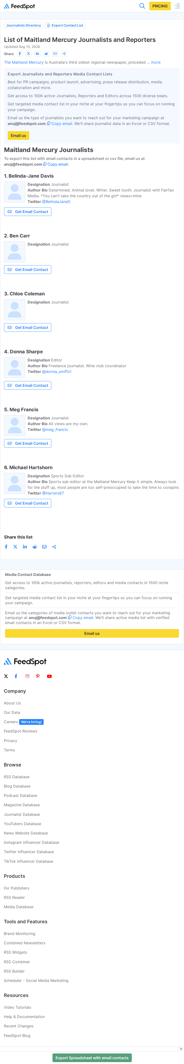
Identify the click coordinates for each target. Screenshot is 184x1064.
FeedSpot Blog (17, 1035)
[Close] (181, 1049)
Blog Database (17, 786)
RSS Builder (14, 971)
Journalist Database (22, 814)
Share (9, 54)
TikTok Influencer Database (28, 861)
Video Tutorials (17, 1007)
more (156, 62)
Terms (9, 750)
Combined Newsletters (24, 942)
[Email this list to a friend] (55, 53)
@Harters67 (53, 493)
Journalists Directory (23, 25)
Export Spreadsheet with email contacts (92, 1057)
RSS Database (16, 776)
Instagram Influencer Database (31, 842)
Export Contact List (67, 25)
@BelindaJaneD (56, 201)
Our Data (12, 712)
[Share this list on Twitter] (28, 53)
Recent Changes (18, 1026)
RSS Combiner (17, 961)
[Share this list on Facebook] (20, 53)
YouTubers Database (22, 823)
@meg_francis (55, 429)
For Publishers (16, 888)
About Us (12, 703)
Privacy (10, 740)
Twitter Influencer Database (29, 851)
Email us (18, 135)
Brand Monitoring (19, 933)
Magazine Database (22, 804)
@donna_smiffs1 (56, 371)
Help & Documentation (24, 1016)
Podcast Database (20, 795)
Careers (23, 721)
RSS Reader (14, 897)
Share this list (18, 537)
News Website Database (26, 833)
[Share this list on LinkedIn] (37, 53)
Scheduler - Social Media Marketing (36, 980)
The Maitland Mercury (24, 62)
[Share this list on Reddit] (46, 53)
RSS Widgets (15, 952)
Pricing (160, 6)
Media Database (18, 906)
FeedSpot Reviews (20, 731)
